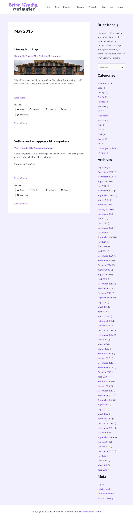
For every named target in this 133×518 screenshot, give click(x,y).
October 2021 (104, 232)
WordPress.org (105, 498)
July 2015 (102, 409)
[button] (71, 7)
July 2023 (102, 218)
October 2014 (104, 432)
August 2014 (104, 442)
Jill (23, 56)
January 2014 (104, 446)
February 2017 (105, 353)
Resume (80, 7)
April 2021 (102, 251)
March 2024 (104, 200)
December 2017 (105, 330)
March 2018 (103, 316)
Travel (28, 56)
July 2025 (102, 186)
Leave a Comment (44, 148)
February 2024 (105, 204)
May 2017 (102, 344)
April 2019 (103, 279)
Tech (16, 148)
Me (48, 7)
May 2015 (102, 414)
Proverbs (93, 7)
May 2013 (102, 465)
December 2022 (105, 228)
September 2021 (106, 237)
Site (99, 129)
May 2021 (102, 246)
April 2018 (102, 311)
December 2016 (105, 362)
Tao (112, 7)
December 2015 (105, 390)
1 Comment (55, 56)
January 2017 (104, 358)
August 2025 (104, 181)
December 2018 (105, 283)
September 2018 (106, 297)
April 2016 (102, 376)
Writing (101, 153)
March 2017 (103, 349)
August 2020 (104, 269)
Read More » (20, 97)
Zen (103, 7)
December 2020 (106, 255)
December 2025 (105, 172)
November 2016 (105, 367)
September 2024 (106, 195)
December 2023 (105, 214)
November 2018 (105, 288)
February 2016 (105, 381)
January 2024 (104, 209)
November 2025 (105, 176)
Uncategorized (105, 148)
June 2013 (102, 460)
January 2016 (104, 386)
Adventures (103, 83)
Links (120, 7)
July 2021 (102, 242)
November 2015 (105, 395)
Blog (57, 7)
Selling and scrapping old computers (41, 141)
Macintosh (103, 115)
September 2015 (106, 400)
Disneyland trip (26, 49)
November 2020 (106, 260)
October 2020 (105, 265)
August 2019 (104, 274)
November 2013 (105, 451)
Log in (101, 484)
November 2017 (105, 335)
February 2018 (105, 321)
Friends (101, 101)
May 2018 (102, 307)
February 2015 (105, 418)
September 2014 (106, 437)
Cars (100, 87)
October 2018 (104, 293)
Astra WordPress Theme (89, 511)
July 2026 (102, 167)
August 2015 (103, 404)
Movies (101, 120)
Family (101, 97)
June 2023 (102, 223)
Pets (100, 125)
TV (99, 143)
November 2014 (105, 428)
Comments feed (106, 493)
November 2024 (106, 190)
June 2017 (102, 339)
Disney (66, 7)
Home (101, 106)
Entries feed (104, 489)
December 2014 (105, 423)
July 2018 (102, 302)
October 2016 (104, 372)
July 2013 (102, 456)
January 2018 (104, 325)
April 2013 (102, 470)
